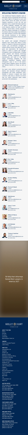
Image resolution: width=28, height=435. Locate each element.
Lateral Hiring (5, 344)
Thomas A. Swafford (13, 233)
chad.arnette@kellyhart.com (14, 97)
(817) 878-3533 (12, 163)
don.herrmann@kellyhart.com (15, 153)
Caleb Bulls (11, 112)
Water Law (4, 380)
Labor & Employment (7, 365)
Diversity (4, 333)
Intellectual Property (7, 364)
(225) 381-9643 (6, 397)
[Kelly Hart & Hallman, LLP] (14, 325)
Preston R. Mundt (12, 187)
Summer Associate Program (8, 343)
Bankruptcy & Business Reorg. (9, 356)
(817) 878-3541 (12, 210)
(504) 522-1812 (12, 201)
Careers (4, 341)
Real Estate (4, 375)
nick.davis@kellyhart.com (14, 143)
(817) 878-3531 (12, 145)
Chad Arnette (11, 94)
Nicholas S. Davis (12, 140)
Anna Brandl (11, 122)
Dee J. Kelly (11, 159)
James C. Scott (11, 205)
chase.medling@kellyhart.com (15, 180)
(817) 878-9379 (12, 191)
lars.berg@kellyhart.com (14, 106)
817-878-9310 (11, 238)
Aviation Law (5, 352)
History (3, 331)
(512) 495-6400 (6, 388)
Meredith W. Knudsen (13, 168)
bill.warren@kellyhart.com (14, 218)
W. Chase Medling (12, 177)
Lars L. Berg (11, 103)
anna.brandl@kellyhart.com (14, 125)
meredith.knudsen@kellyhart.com (16, 171)
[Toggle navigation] (26, 6)
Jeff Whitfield (11, 224)
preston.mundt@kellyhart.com (15, 190)
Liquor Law (4, 369)
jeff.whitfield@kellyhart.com (14, 227)
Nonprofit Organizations (7, 370)
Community (4, 336)
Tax (3, 377)
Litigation (4, 367)
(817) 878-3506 (12, 89)
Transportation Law (6, 379)
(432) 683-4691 (6, 416)
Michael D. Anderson (13, 85)
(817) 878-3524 (12, 108)
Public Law (4, 374)
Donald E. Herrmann (13, 150)
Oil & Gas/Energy (6, 372)
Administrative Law (6, 349)
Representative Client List (8, 338)
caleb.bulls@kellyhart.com (14, 115)
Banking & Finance (6, 354)
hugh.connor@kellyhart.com (14, 134)
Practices (4, 347)
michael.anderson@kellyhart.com (16, 88)
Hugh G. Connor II (12, 131)
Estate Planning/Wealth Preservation (10, 360)
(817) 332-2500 (6, 407)
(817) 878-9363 (12, 117)
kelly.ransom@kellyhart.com (14, 199)
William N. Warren (12, 215)
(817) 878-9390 (12, 182)
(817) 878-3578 (12, 173)
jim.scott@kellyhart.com (13, 208)
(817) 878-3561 (12, 98)
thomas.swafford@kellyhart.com (15, 236)
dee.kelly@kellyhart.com (14, 162)
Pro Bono (4, 335)
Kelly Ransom (11, 196)
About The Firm (6, 330)
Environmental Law (6, 359)
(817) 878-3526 (12, 228)
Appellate (4, 351)
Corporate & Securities (7, 357)
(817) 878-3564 (12, 219)
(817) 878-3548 (12, 154)
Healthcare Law (5, 362)
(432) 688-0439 (12, 126)
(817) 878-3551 (12, 136)
